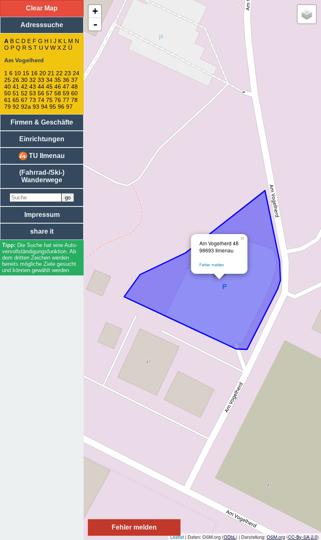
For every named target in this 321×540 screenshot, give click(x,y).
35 (57, 79)
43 (32, 86)
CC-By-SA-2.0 (302, 536)
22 (59, 73)
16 (34, 73)
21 (51, 73)
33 (41, 79)
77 (66, 100)
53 (32, 93)
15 (26, 73)
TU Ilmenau (46, 155)
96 (61, 106)
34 (49, 79)
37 (74, 79)
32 (32, 79)
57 (49, 93)
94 (44, 106)
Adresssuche (41, 24)
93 (36, 106)
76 (57, 100)
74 (41, 100)
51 (16, 93)
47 (66, 86)
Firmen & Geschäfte (41, 122)
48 (74, 86)
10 (17, 73)
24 (76, 73)
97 (69, 106)
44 (41, 86)
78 (74, 100)
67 (24, 100)
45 (49, 86)
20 (42, 73)
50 (7, 93)
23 (67, 73)
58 (57, 93)
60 (74, 93)
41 (16, 86)
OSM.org (276, 536)
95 (52, 106)
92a (26, 106)
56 (41, 93)
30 (24, 79)
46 (57, 86)
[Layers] (307, 14)
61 (7, 100)
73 (32, 100)
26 (16, 79)
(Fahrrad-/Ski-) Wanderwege (41, 176)
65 (16, 100)
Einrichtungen (41, 139)
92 (16, 106)
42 (24, 86)
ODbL (230, 536)
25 (7, 79)
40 (7, 86)
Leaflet (177, 536)
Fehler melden (211, 264)
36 (66, 79)
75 (49, 100)
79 (7, 106)
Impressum (42, 214)
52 (24, 93)
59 (66, 93)
